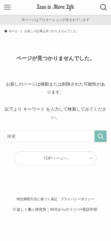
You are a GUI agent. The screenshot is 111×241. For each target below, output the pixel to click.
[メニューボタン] (7, 7)
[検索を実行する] (100, 136)
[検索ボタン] (103, 7)
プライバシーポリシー (77, 199)
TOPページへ (55, 158)
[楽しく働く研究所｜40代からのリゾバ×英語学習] (55, 7)
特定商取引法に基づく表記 (37, 199)
